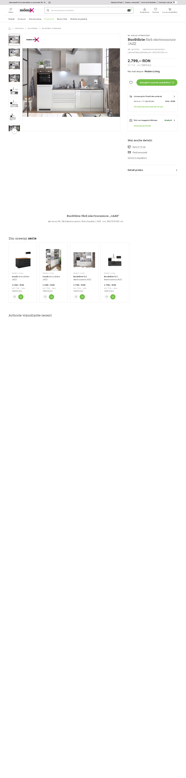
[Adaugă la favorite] (131, 82)
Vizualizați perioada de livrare (148, 106)
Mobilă (11, 19)
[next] (14, 131)
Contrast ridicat (165, 2)
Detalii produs (135, 170)
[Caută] (48, 10)
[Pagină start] (10, 28)
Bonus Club (62, 19)
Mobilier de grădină (78, 19)
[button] (14, 39)
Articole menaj (35, 19)
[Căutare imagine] (129, 10)
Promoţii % (49, 19)
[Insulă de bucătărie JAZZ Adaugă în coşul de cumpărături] (20, 296)
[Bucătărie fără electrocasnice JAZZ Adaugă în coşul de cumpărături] (82, 296)
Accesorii (22, 19)
